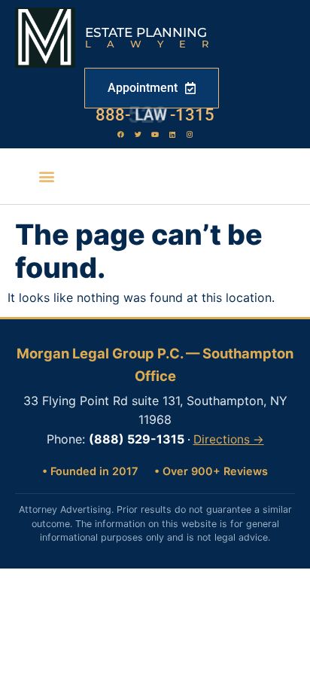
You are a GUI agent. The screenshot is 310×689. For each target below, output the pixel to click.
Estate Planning (146, 32)
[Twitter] (137, 134)
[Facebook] (120, 134)
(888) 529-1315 (136, 439)
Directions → (228, 439)
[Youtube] (155, 134)
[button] (46, 176)
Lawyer (154, 44)
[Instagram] (189, 134)
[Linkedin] (172, 134)
